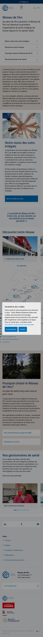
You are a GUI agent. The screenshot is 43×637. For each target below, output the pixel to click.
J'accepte (22, 329)
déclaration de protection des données (19, 324)
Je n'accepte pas (11, 329)
